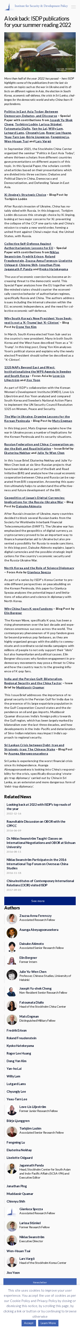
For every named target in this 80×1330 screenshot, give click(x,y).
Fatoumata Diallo (17, 128)
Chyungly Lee (35, 132)
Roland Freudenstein (21, 1038)
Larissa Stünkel (50, 124)
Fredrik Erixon (33, 256)
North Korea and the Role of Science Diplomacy (39, 568)
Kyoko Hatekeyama (53, 269)
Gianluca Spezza (39, 572)
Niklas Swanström (31, 1237)
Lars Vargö (43, 141)
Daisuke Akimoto (29, 506)
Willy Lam (55, 128)
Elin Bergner (13, 613)
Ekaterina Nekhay (17, 453)
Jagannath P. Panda (18, 269)
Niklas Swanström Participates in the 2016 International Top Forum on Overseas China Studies (37, 864)
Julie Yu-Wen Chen (51, 453)
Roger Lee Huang (58, 132)
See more (38, 901)
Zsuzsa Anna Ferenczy (41, 260)
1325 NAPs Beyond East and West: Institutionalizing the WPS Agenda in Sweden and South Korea (37, 371)
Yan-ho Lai (39, 128)
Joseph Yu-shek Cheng (35, 988)
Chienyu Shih (28, 265)
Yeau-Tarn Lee (14, 137)
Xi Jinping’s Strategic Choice (25, 194)
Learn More (48, 1323)
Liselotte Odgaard (20, 1157)
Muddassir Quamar (30, 687)
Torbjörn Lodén (26, 124)
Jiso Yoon (33, 380)
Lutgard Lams (14, 132)
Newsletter (40, 1282)
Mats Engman (62, 420)
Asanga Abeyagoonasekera (28, 753)
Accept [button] (28, 1323)
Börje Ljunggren (37, 137)
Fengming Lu (60, 137)
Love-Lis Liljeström (32, 1107)
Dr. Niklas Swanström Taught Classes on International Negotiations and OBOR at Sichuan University (41, 842)
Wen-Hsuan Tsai (16, 141)
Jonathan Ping (49, 265)
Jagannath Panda (31, 1165)
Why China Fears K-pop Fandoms (28, 608)
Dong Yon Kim (26, 327)
